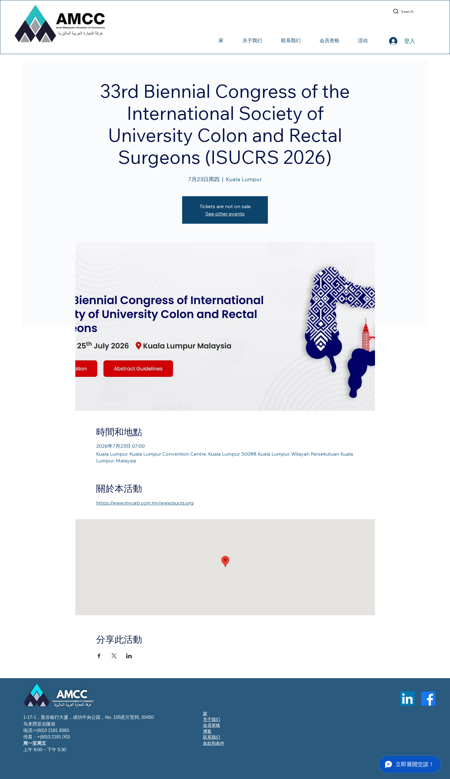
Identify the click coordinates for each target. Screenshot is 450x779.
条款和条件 (213, 743)
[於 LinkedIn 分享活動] (129, 655)
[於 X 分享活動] (114, 655)
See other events (225, 214)
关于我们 (211, 719)
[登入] (387, 41)
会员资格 (211, 725)
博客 (207, 731)
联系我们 (211, 737)
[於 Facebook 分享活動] (99, 655)
